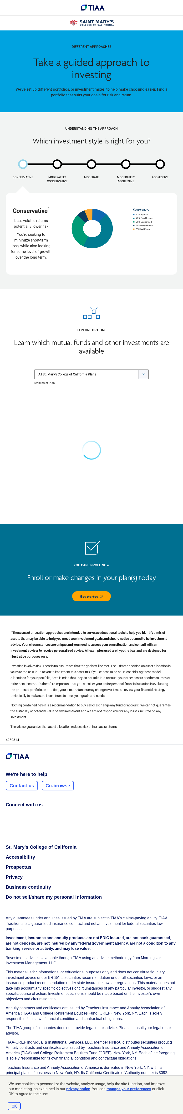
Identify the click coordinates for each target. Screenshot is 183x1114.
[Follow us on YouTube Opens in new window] (35, 815)
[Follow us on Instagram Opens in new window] (17, 815)
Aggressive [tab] (160, 177)
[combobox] (91, 374)
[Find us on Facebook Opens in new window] (8, 815)
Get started (95, 597)
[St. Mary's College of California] (92, 23)
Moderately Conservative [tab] (57, 179)
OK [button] (14, 1106)
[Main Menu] (9, 7)
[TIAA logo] (93, 7)
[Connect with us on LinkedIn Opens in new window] (26, 815)
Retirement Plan (44, 383)
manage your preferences (129, 1089)
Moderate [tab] (91, 177)
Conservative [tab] (23, 177)
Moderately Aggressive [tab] (126, 179)
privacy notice (78, 1089)
